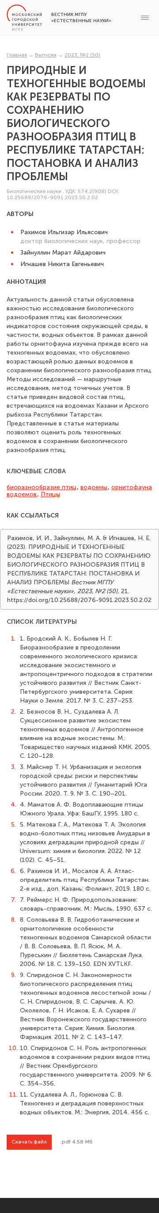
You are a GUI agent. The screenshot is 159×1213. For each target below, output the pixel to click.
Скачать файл (29, 1142)
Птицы (50, 494)
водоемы (93, 487)
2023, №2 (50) (82, 55)
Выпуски (46, 55)
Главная (17, 55)
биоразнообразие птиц (41, 487)
